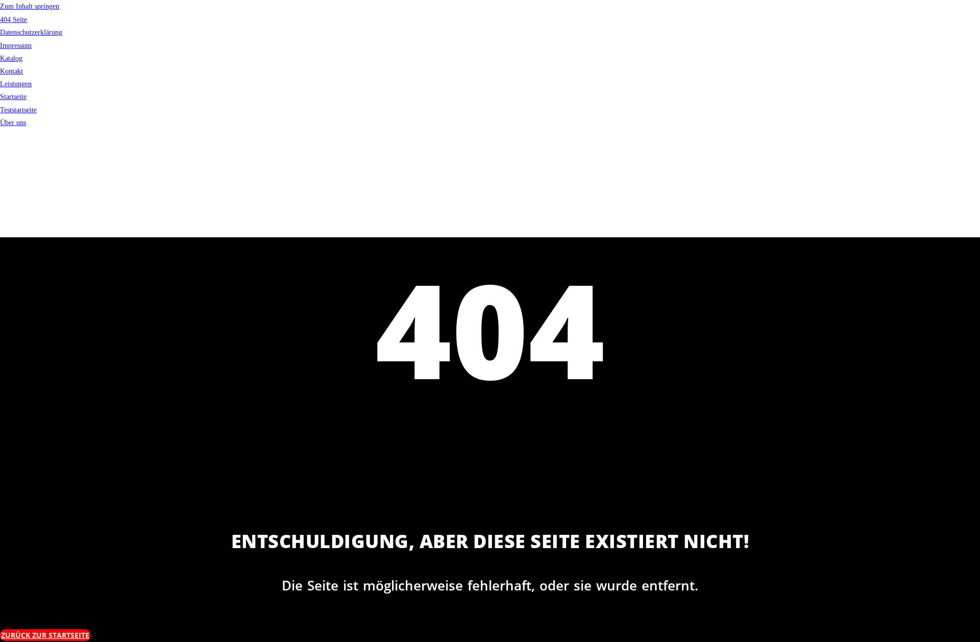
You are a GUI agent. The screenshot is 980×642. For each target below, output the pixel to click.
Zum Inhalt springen (29, 6)
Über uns (13, 123)
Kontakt (11, 71)
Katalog (11, 58)
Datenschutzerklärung (31, 32)
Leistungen (16, 84)
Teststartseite (18, 110)
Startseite (13, 97)
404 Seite (13, 19)
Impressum (16, 46)
